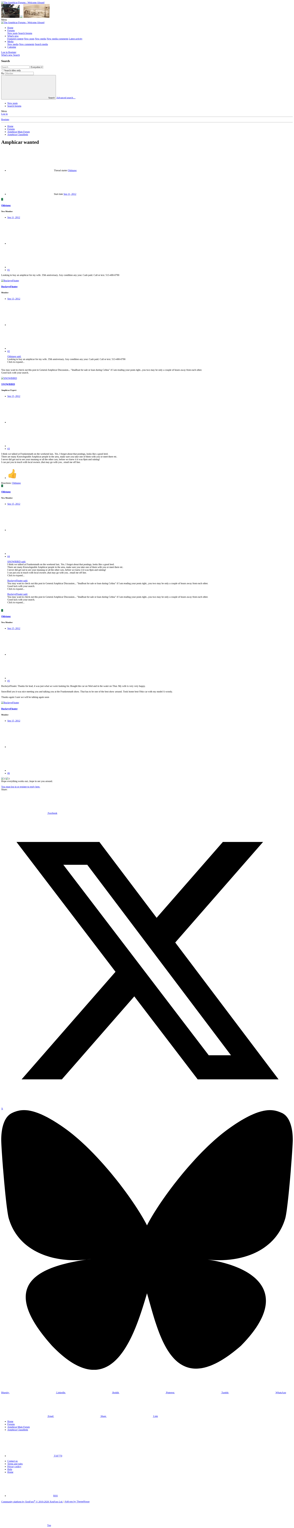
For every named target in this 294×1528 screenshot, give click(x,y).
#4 (8, 556)
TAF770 (57, 1455)
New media (40, 38)
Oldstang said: (14, 356)
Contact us (12, 1461)
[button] (4, 19)
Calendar (11, 47)
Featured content (15, 38)
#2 (8, 351)
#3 (8, 448)
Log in (4, 114)
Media (10, 41)
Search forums (25, 33)
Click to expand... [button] (15, 362)
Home (10, 27)
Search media (41, 44)
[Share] (30, 243)
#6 (8, 773)
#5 (8, 681)
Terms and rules (15, 1463)
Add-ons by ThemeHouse (77, 1501)
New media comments (57, 38)
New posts (12, 33)
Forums (11, 30)
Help (9, 1469)
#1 (8, 270)
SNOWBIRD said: (16, 561)
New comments (26, 44)
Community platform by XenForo (32, 1501)
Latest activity (75, 38)
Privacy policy (14, 1466)
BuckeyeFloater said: (17, 580)
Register (5, 119)
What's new (13, 36)
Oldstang (72, 170)
